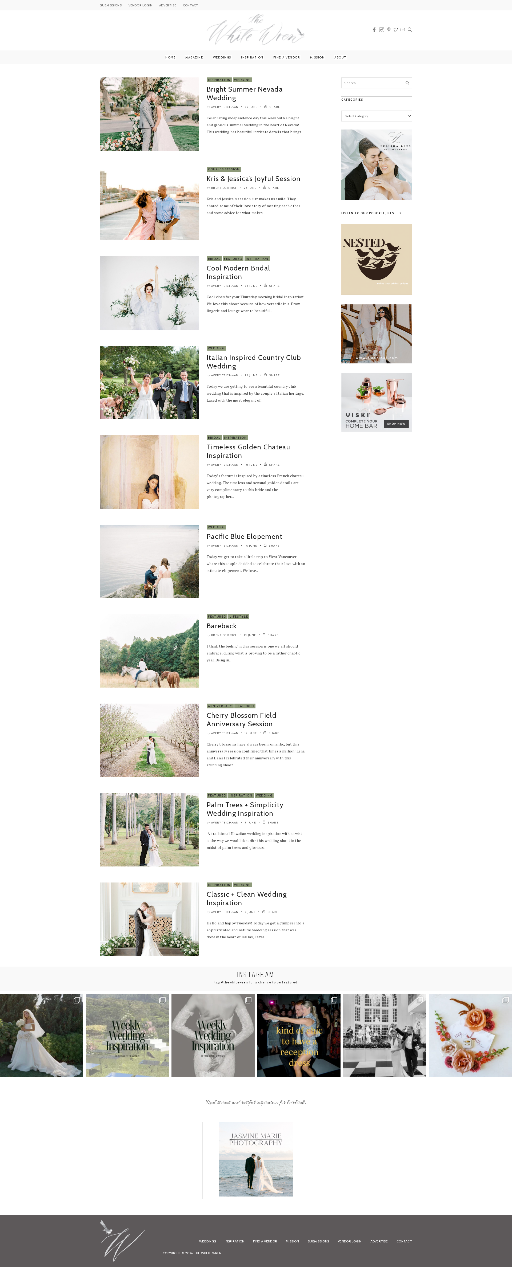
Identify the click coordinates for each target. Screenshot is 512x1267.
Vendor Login (349, 1241)
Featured (233, 259)
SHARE (274, 107)
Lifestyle (239, 616)
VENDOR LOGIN (141, 5)
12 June (251, 733)
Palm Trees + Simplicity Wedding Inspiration (245, 809)
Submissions (318, 1241)
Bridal (214, 259)
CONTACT (190, 5)
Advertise (379, 1241)
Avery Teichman (225, 107)
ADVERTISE (167, 5)
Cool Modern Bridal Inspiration (238, 272)
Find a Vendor (286, 57)
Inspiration (252, 57)
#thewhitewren (234, 982)
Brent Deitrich (224, 188)
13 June (250, 635)
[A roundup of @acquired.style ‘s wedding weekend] (41, 1035)
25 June (250, 188)
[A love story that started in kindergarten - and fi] (384, 1035)
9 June (250, 822)
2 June (250, 912)
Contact (404, 1241)
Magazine (194, 57)
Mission (317, 57)
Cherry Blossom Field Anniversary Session (242, 719)
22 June (251, 375)
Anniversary (220, 706)
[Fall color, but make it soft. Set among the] (470, 1035)
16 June (251, 545)
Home (170, 57)
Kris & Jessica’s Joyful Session (254, 178)
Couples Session (224, 169)
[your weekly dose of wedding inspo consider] (127, 1035)
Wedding (242, 80)
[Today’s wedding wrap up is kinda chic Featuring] (299, 1035)
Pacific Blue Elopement (245, 536)
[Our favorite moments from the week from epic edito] (213, 1035)
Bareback (222, 626)
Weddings (222, 57)
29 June (251, 107)
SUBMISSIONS (111, 5)
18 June (251, 464)
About (340, 57)
